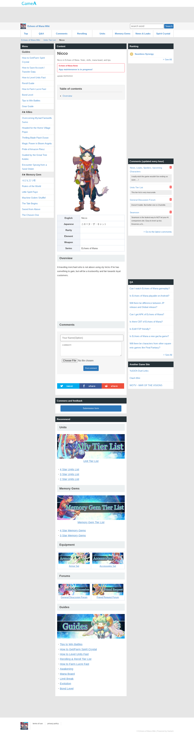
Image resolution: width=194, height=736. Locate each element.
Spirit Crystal (163, 33)
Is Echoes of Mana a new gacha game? (149, 336)
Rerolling (82, 33)
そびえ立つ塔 (29, 180)
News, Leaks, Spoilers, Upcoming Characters (146, 170)
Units (102, 33)
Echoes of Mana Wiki (38, 26)
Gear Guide (27, 106)
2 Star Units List (69, 479)
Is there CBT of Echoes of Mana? (146, 321)
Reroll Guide (28, 83)
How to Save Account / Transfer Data (33, 69)
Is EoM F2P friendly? (140, 329)
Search (168, 26)
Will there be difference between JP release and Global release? (147, 305)
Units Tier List (49, 40)
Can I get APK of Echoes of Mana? (147, 314)
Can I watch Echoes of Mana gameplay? (150, 288)
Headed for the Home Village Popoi (36, 130)
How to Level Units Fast (74, 654)
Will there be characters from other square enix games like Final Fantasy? (150, 345)
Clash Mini (135, 378)
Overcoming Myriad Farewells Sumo (37, 120)
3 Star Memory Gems (73, 535)
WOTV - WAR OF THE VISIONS (146, 385)
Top (26, 33)
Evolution (65, 683)
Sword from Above (31, 209)
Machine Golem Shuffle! (34, 197)
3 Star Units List (69, 474)
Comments (61, 33)
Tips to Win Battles (71, 644)
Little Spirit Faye (30, 192)
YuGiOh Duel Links (139, 370)
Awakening (66, 668)
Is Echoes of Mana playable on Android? (149, 295)
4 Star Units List (69, 469)
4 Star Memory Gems (73, 530)
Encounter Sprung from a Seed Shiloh (34, 167)
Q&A (41, 33)
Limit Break (67, 678)
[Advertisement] (97, 14)
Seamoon (134, 212)
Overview (67, 96)
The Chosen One (30, 215)
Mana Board (67, 673)
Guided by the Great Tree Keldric (34, 157)
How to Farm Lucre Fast (74, 664)
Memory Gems (122, 33)
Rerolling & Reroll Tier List (75, 659)
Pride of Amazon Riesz (33, 149)
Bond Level (67, 688)
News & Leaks (143, 33)
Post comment (91, 368)
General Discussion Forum (143, 200)
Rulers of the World (31, 186)
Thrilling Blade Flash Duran (35, 137)
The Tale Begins (30, 203)
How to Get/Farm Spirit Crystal (78, 649)
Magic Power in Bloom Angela (37, 143)
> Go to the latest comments (158, 231)
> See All (167, 59)
